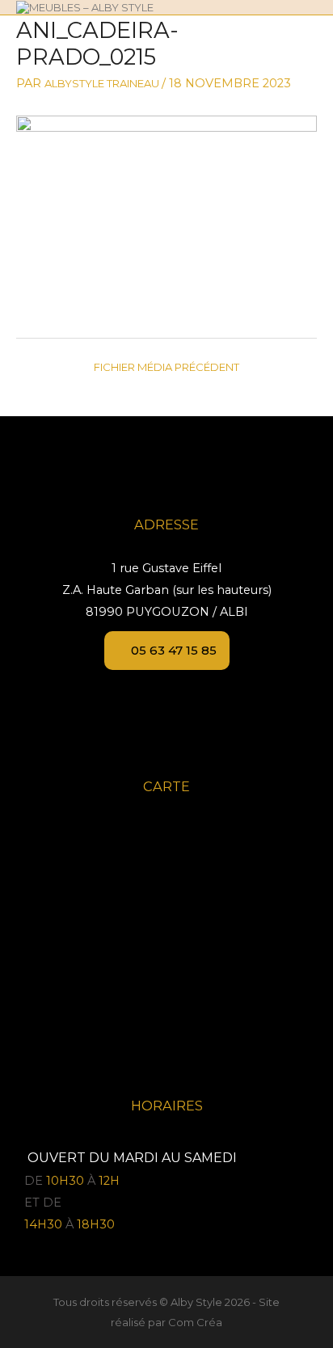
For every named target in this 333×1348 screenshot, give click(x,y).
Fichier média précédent (166, 366)
